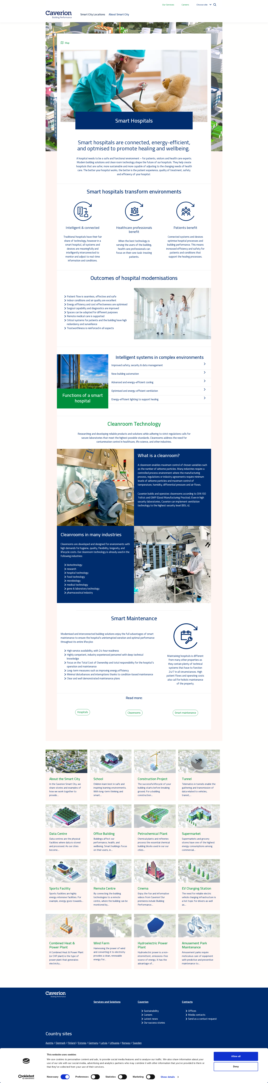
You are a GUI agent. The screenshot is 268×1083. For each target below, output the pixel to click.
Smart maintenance (185, 712)
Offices (192, 1010)
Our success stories (154, 1022)
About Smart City (119, 14)
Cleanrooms (134, 712)
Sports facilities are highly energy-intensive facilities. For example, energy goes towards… (66, 897)
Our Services (168, 5)
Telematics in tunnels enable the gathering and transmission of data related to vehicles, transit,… (199, 789)
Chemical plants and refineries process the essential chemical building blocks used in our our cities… (154, 844)
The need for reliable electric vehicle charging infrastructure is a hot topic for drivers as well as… (199, 899)
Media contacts (196, 1014)
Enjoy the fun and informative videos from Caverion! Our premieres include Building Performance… (153, 899)
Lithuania (114, 1042)
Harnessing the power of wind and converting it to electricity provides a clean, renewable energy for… (109, 954)
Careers (185, 5)
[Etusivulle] (59, 15)
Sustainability (151, 1010)
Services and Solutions (107, 1001)
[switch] (95, 1076)
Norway (126, 1042)
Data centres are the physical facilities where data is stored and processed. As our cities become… (64, 844)
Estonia (82, 1042)
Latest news (151, 1018)
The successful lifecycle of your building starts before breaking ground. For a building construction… (154, 789)
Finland (72, 1042)
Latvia (103, 1042)
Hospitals (82, 712)
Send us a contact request (202, 1018)
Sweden (137, 1042)
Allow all (236, 1056)
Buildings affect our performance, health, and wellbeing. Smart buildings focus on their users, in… (110, 844)
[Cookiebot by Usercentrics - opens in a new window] (26, 1077)
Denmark (60, 1042)
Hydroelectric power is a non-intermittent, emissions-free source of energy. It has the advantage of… (153, 958)
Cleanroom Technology (134, 424)
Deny (236, 1066)
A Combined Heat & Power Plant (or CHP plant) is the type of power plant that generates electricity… (66, 958)
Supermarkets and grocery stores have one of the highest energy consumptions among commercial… (198, 844)
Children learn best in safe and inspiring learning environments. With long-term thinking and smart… (110, 789)
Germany (93, 1042)
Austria (49, 1042)
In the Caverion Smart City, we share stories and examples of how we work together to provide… (65, 789)
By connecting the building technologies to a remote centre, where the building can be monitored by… (111, 899)
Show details (168, 1077)
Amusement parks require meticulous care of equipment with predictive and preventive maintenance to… (197, 958)
